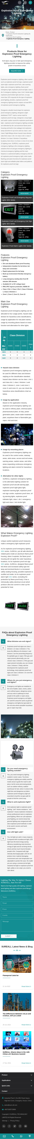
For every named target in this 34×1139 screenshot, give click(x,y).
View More (25, 193)
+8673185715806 (10, 1109)
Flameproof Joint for (11, 975)
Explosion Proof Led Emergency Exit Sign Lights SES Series (17, 222)
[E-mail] (4, 1136)
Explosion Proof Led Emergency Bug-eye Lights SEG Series (17, 199)
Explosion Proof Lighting (14, 37)
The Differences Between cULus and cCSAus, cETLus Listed (17, 1015)
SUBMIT (8, 936)
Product (12, 32)
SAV (4, 358)
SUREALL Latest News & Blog (17, 946)
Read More (26, 986)
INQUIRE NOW (17, 71)
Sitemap (4, 1121)
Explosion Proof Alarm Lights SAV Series (16, 246)
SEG (4, 352)
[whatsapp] (21, 1136)
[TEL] (13, 1136)
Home (7, 32)
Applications (6, 1080)
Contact (4, 1091)
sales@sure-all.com (10, 1105)
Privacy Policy (14, 1121)
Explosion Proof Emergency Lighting (18, 38)
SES (4, 355)
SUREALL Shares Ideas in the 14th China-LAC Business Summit (16, 1053)
